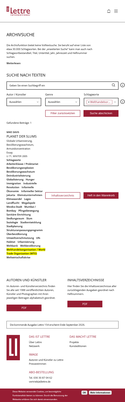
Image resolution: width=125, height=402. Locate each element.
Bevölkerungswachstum (21, 171)
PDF (24, 308)
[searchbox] (18, 101)
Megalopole (28, 202)
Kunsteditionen (77, 346)
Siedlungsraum (15, 218)
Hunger (30, 179)
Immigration (14, 183)
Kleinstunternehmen (29, 195)
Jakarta (11, 195)
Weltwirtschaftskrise (18, 257)
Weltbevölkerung (30, 245)
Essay (10, 152)
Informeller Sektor (32, 191)
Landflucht (13, 202)
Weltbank (12, 245)
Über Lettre (35, 342)
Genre (49, 94)
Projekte (74, 342)
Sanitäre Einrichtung (19, 214)
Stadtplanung (14, 226)
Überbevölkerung (17, 234)
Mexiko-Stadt (14, 206)
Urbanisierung (26, 241)
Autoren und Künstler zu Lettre (46, 359)
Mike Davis (13, 132)
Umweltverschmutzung (20, 237)
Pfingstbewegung (28, 210)
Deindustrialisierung (18, 175)
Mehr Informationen (100, 392)
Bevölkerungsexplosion (20, 167)
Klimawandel (14, 199)
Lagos (27, 199)
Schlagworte (91, 94)
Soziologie (12, 222)
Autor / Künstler (16, 94)
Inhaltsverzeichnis (62, 195)
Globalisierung (15, 179)
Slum (29, 218)
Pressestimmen (37, 363)
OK (84, 392)
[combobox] (24, 102)
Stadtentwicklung (30, 222)
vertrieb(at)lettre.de (39, 381)
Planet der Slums (22, 136)
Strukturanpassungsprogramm (25, 230)
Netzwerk (34, 346)
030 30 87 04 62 (43, 377)
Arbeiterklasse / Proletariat (22, 163)
